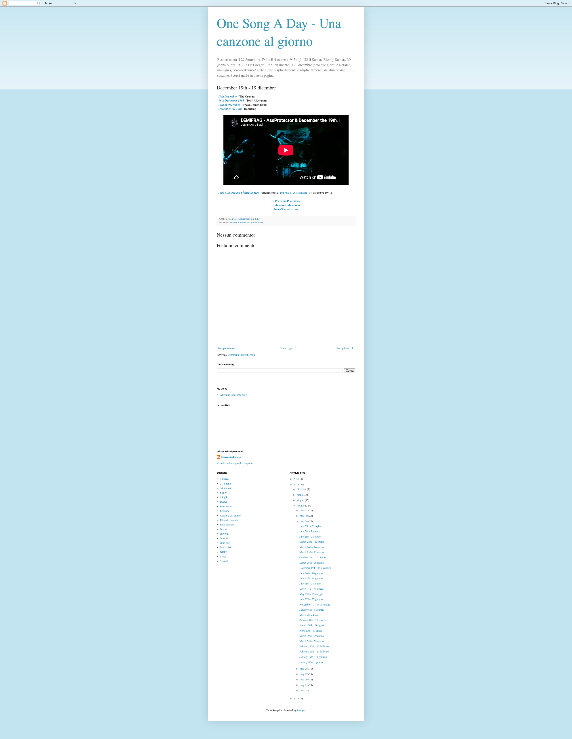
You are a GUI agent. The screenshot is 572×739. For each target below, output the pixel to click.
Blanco (223, 501)
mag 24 (304, 690)
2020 (297, 479)
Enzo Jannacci (227, 524)
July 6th (224, 533)
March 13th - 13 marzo (311, 552)
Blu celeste (225, 506)
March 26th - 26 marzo (311, 562)
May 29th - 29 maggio (311, 594)
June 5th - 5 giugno (309, 531)
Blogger (301, 710)
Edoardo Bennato (229, 520)
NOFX (224, 552)
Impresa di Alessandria (293, 193)
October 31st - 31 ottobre (312, 620)
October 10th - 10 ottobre (312, 557)
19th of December (229, 105)
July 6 (223, 529)
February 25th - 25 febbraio (314, 646)
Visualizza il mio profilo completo (234, 463)
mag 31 (304, 510)
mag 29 (304, 521)
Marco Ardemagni (231, 457)
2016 (297, 484)
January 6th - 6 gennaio (311, 609)
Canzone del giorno (247, 222)
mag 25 (304, 685)
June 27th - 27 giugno (311, 599)
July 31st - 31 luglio (310, 583)
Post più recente (226, 348)
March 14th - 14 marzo (311, 547)
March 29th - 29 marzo (311, 635)
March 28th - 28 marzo (311, 641)
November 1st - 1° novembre (314, 604)
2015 (297, 698)
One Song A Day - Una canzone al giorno (279, 32)
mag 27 (304, 674)
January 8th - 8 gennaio (311, 662)
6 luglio (224, 497)
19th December (227, 96)
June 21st (225, 542)
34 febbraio (226, 488)
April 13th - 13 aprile (310, 630)
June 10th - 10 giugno (311, 573)
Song (260, 222)
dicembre (302, 489)
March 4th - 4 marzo (310, 615)
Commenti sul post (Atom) (242, 354)
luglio (300, 494)
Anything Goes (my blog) (234, 394)
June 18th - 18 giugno (311, 578)
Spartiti (224, 561)
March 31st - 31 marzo (311, 589)
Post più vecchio (345, 348)
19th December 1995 (231, 100)
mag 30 (304, 515)
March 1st (225, 547)
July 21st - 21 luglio (310, 536)
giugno (301, 500)
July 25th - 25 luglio (310, 526)
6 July (223, 492)
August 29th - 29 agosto (312, 625)
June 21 (224, 538)
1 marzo (224, 479)
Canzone (233, 222)
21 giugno (225, 483)
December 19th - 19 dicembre (315, 568)
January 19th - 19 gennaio (313, 657)
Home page (286, 348)
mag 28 (304, 668)
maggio (301, 505)
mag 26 (304, 679)
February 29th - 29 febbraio (314, 651)
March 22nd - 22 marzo (311, 541)
